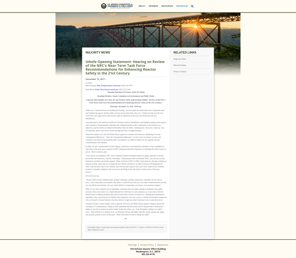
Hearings (132, 244)
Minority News (179, 65)
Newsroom (162, 244)
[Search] (192, 6)
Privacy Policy (147, 244)
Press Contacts (179, 71)
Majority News (98, 52)
